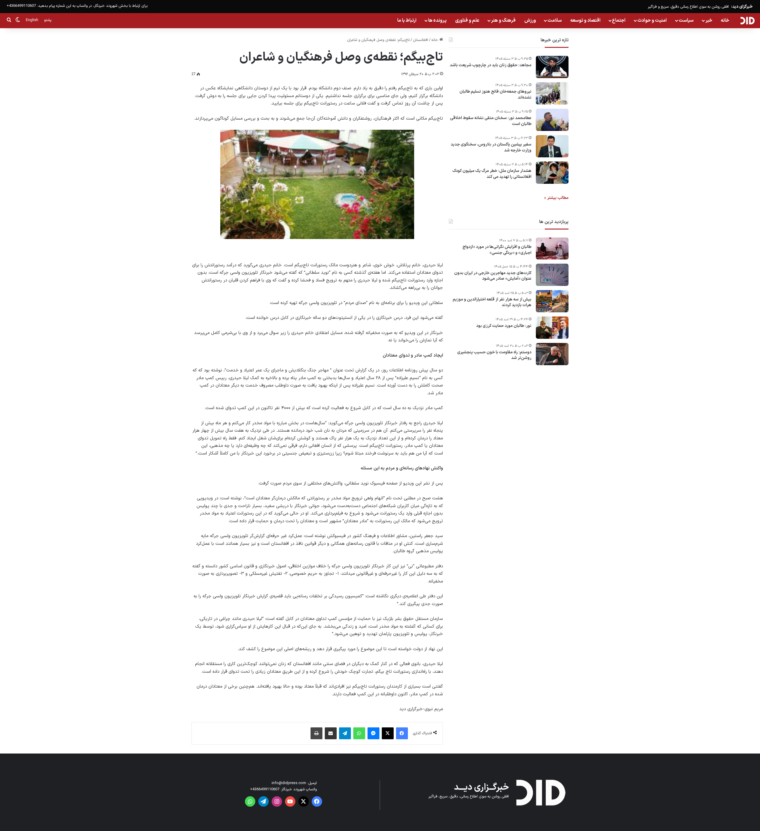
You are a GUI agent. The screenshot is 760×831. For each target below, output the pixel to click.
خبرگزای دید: (742, 7)
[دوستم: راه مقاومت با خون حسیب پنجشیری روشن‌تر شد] (552, 354)
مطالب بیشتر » (556, 198)
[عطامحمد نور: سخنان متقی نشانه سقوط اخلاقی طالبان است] (552, 120)
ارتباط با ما (407, 20)
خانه (725, 20)
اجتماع (619, 20)
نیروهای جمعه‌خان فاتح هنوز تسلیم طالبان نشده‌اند (495, 94)
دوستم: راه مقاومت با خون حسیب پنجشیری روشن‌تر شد (494, 355)
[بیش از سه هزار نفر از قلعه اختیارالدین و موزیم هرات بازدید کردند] (552, 301)
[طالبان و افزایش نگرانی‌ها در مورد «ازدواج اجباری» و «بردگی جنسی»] (552, 248)
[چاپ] (316, 733)
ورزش (530, 20)
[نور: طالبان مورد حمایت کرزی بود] (552, 327)
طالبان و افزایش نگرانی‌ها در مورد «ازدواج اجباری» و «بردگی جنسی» (497, 250)
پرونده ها (437, 20)
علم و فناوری (467, 20)
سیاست (686, 20)
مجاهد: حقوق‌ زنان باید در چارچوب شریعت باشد (490, 65)
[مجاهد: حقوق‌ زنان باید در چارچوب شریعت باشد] (552, 67)
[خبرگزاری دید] (747, 20)
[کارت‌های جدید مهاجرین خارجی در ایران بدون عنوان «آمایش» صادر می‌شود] (552, 275)
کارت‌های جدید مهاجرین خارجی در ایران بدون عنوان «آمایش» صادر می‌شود (492, 276)
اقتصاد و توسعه (585, 20)
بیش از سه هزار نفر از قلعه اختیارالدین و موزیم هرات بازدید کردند (492, 302)
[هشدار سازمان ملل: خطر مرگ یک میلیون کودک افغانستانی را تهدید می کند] (552, 173)
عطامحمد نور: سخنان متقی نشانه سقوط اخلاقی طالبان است (490, 121)
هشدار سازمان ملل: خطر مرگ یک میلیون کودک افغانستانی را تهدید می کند (491, 174)
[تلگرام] (345, 733)
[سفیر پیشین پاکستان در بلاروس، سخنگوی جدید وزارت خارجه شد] (552, 146)
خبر (708, 20)
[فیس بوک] (402, 733)
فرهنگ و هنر (503, 20)
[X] (388, 733)
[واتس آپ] (359, 733)
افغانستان (420, 40)
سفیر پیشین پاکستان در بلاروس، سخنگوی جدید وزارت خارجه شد (491, 147)
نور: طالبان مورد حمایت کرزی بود (503, 326)
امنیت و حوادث (652, 20)
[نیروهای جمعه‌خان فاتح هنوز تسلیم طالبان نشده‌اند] (552, 93)
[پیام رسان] (373, 733)
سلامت (554, 20)
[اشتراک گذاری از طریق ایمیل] (331, 733)
